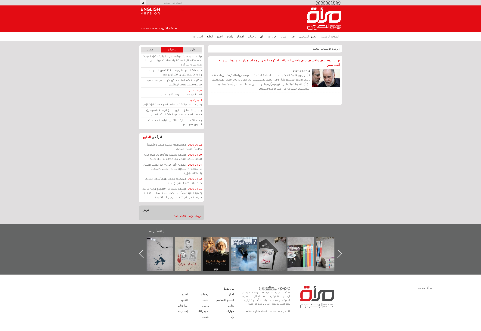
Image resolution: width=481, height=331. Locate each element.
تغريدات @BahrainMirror (188, 216)
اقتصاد (240, 36)
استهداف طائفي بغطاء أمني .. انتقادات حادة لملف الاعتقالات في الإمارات (173, 181)
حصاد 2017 (276, 241)
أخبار (293, 36)
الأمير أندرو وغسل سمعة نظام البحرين (181, 92)
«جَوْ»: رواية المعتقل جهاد (192, 243)
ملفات (229, 36)
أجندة (220, 36)
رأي (262, 36)
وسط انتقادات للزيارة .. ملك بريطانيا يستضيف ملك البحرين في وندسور (175, 122)
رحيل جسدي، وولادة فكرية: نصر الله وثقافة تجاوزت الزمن (172, 102)
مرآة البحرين (324, 18)
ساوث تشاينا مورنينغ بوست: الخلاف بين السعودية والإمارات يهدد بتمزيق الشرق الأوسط (175, 72)
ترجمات (252, 36)
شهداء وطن (220, 241)
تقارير (283, 36)
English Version (150, 11)
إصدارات (198, 36)
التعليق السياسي (308, 36)
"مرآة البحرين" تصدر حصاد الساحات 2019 (332, 245)
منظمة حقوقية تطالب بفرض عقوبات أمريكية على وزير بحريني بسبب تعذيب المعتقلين (173, 82)
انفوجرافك (203, 311)
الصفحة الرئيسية (330, 36)
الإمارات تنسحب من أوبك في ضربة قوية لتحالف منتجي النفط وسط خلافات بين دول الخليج (173, 157)
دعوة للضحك (163, 241)
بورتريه (205, 305)
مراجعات (183, 305)
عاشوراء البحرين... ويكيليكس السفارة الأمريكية (248, 245)
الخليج (209, 36)
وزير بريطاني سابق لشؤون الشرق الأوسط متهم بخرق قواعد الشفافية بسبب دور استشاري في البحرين (174, 112)
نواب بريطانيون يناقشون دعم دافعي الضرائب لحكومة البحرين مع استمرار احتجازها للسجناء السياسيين (279, 63)
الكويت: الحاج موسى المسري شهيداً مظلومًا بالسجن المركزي (174, 147)
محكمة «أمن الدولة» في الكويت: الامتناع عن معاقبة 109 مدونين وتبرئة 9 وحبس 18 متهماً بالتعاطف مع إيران (172, 169)
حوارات (272, 36)
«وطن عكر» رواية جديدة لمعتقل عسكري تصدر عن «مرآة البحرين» (304, 247)
